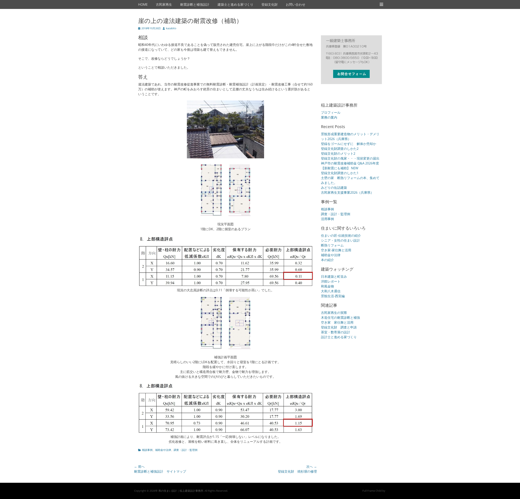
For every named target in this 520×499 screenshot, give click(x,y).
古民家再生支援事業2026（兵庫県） (347, 192)
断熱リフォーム (332, 245)
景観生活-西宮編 (333, 296)
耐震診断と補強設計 (194, 4)
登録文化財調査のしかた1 (340, 173)
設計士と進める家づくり (339, 337)
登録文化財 (269, 4)
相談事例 (147, 450)
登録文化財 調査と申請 (339, 327)
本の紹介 (327, 260)
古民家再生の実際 (334, 312)
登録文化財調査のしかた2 (340, 148)
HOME (143, 4)
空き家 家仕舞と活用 (337, 322)
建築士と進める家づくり (235, 4)
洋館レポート (330, 281)
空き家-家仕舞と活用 (336, 250)
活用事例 (327, 219)
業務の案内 (329, 117)
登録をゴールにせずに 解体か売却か (348, 143)
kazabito (171, 28)
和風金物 (327, 286)
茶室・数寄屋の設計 (335, 332)
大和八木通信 (330, 291)
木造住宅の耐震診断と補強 (340, 317)
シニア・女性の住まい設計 (340, 240)
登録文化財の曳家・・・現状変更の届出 (350, 158)
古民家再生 (164, 4)
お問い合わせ (295, 4)
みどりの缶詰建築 (334, 187)
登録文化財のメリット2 (338, 153)
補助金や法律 (163, 450)
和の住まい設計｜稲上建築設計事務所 (180, 491)
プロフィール (330, 112)
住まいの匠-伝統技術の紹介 (341, 235)
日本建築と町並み (334, 276)
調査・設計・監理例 (185, 450)
